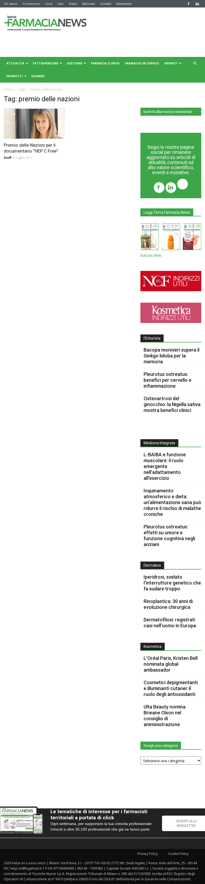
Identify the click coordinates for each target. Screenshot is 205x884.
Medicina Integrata (159, 443)
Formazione (31, 4)
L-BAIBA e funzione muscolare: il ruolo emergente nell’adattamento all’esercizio (165, 466)
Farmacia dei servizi (142, 63)
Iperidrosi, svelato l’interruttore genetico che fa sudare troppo (172, 582)
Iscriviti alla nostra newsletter (168, 112)
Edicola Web (150, 256)
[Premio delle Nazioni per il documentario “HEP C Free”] (34, 123)
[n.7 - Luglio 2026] (149, 237)
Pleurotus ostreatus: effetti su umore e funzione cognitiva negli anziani (169, 535)
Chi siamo (11, 4)
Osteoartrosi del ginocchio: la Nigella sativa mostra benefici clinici (172, 404)
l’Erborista (152, 338)
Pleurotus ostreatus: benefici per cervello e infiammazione (167, 380)
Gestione (74, 63)
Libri (60, 4)
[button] (194, 63)
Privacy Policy (147, 853)
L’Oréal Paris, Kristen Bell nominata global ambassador (171, 664)
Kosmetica (152, 646)
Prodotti (14, 76)
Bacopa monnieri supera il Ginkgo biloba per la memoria (171, 355)
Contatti (105, 4)
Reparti (171, 63)
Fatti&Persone (45, 63)
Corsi (48, 4)
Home (8, 89)
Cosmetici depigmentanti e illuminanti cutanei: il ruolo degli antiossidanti (171, 688)
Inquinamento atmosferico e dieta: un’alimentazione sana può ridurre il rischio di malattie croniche (172, 502)
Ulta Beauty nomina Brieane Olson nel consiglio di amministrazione (165, 715)
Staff (7, 157)
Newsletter (124, 4)
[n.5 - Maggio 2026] (192, 237)
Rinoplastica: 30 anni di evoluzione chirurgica (168, 604)
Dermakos (152, 565)
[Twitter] (182, 185)
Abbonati (88, 4)
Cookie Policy (178, 853)
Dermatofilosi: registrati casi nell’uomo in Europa (170, 622)
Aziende (37, 76)
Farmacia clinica (105, 63)
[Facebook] (188, 3)
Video (73, 4)
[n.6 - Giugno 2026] (170, 237)
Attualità (15, 63)
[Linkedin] (197, 3)
